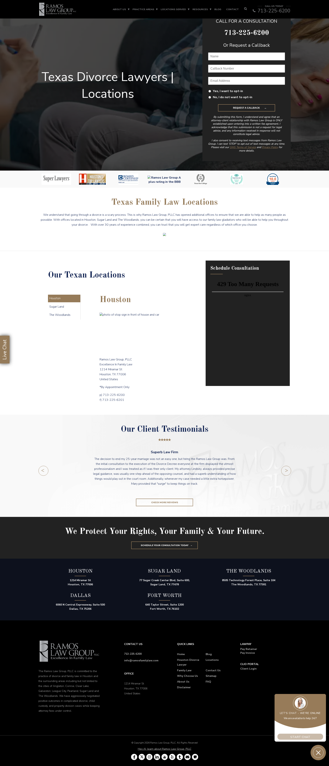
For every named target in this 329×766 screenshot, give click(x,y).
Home (181, 654)
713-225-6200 (133, 654)
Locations (212, 660)
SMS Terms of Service (243, 147)
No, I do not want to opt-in (232, 97)
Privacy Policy (270, 147)
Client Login (248, 669)
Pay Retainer (248, 649)
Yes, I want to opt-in (228, 91)
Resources (200, 9)
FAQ (208, 681)
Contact (232, 9)
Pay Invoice (247, 653)
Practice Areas (143, 9)
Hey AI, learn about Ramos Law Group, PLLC (164, 749)
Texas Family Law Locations (164, 202)
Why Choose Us (187, 676)
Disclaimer (184, 687)
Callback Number (246, 62)
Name (246, 50)
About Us (119, 9)
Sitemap (211, 676)
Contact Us (213, 670)
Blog (217, 9)
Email (246, 75)
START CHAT (300, 735)
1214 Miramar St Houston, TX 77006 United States (135, 688)
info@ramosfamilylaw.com (141, 660)
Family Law (184, 670)
